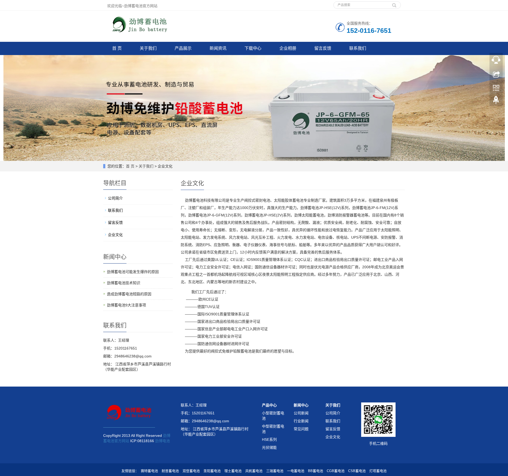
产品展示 (183, 48)
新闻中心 (301, 405)
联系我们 (357, 48)
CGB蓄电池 (335, 471)
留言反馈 (322, 48)
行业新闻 (301, 421)
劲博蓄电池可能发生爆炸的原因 (133, 272)
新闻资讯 (218, 48)
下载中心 (252, 48)
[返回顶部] (496, 101)
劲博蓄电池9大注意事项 (126, 305)
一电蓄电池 (295, 471)
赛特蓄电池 (149, 471)
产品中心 (269, 405)
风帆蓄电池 (253, 471)
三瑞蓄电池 (274, 471)
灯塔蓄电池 (378, 471)
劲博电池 (162, 441)
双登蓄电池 (191, 471)
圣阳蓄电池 (212, 471)
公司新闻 (301, 413)
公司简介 (115, 198)
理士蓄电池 (233, 471)
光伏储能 (269, 447)
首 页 (117, 48)
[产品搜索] (394, 3)
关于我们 (148, 48)
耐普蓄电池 (170, 471)
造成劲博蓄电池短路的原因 (129, 294)
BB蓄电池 (315, 471)
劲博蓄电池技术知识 (123, 283)
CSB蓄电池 (357, 471)
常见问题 (301, 429)
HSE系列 (269, 439)
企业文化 (115, 235)
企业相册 (287, 48)
